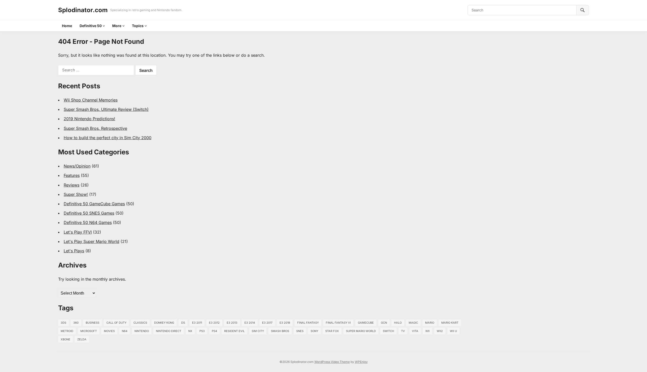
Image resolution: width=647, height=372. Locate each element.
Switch (388, 331)
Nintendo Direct (168, 331)
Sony (314, 331)
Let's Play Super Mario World (91, 241)
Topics (138, 26)
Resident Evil (234, 331)
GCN (384, 322)
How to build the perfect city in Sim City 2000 (107, 137)
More (116, 26)
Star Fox (332, 331)
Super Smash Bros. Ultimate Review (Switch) (106, 109)
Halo (398, 322)
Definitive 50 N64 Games (88, 222)
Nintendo (141, 331)
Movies (109, 331)
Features (72, 175)
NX (190, 331)
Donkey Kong (164, 322)
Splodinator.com (83, 10)
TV (403, 331)
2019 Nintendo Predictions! (89, 118)
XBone (65, 339)
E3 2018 (285, 322)
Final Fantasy (308, 322)
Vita (415, 331)
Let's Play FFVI (78, 232)
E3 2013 (232, 322)
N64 (124, 331)
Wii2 (440, 331)
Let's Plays (74, 250)
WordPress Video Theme (332, 362)
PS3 (202, 331)
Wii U (453, 331)
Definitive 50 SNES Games (89, 213)
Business (92, 322)
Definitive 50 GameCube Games (94, 203)
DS (183, 322)
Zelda (81, 339)
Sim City (258, 331)
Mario (429, 322)
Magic (413, 322)
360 (76, 322)
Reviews (71, 185)
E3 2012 (214, 322)
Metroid (67, 331)
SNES (300, 331)
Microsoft (88, 331)
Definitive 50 (91, 26)
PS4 (214, 331)
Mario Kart (449, 322)
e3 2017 (267, 322)
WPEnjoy (361, 362)
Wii (427, 331)
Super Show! (76, 194)
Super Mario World (361, 331)
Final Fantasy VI (338, 322)
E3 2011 (197, 322)
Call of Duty (116, 322)
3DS (63, 322)
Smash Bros (280, 331)
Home (67, 26)
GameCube (366, 322)
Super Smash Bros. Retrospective (95, 128)
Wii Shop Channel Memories (91, 99)
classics (140, 322)
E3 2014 (249, 322)
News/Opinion (77, 166)
